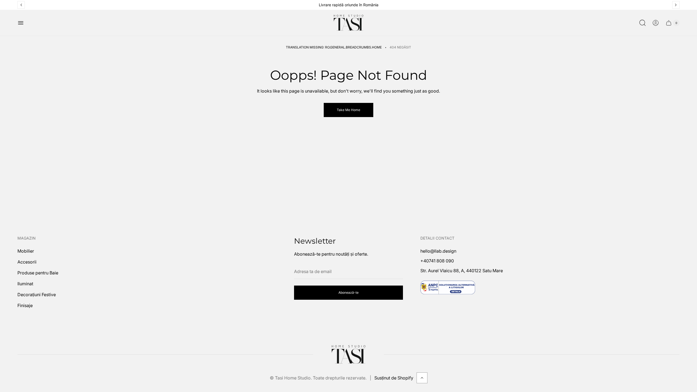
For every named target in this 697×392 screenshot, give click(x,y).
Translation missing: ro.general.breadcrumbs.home (334, 47)
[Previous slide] (21, 5)
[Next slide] (676, 5)
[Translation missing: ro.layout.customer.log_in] (656, 23)
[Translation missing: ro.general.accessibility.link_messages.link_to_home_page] (348, 354)
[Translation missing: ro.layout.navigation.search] (643, 23)
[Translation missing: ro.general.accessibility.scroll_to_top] (422, 377)
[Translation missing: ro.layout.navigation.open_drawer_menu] (21, 23)
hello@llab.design (438, 251)
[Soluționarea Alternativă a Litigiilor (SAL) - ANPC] (447, 287)
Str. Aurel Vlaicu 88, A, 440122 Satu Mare (461, 270)
